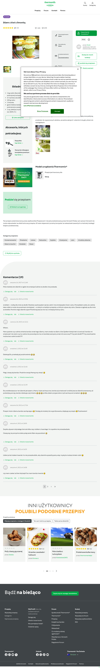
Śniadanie (23, 240)
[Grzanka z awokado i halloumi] (38, 537)
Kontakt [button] (54, 10)
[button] (85, 4)
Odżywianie (56, 625)
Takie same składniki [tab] (61, 521)
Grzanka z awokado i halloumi (37, 553)
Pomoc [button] (62, 10)
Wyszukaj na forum (81, 616)
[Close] (78, 69)
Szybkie (53, 240)
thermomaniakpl (86, 555)
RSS (76, 622)
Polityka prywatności (57, 664)
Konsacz (36, 558)
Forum (54, 609)
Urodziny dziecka (84, 240)
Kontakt (30, 664)
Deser (31, 244)
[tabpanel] (50, 550)
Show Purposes (42, 111)
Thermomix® (56, 616)
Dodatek (22, 244)
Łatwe (33, 240)
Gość (89, 45)
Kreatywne (63, 240)
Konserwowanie (10, 240)
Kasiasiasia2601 (62, 557)
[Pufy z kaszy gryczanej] (14, 537)
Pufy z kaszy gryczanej (13, 551)
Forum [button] (46, 10)
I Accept (57, 111)
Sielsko (11, 555)
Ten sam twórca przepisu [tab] (42, 521)
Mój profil (34, 611)
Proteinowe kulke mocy (85, 552)
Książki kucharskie (58, 622)
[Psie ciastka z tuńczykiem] (62, 537)
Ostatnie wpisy (33, 627)
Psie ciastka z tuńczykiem (57, 552)
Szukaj (77, 609)
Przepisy (8, 609)
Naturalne (42, 240)
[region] (51, 92)
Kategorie (8, 616)
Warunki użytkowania (42, 664)
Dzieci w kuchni (10, 244)
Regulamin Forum (58, 642)
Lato (72, 240)
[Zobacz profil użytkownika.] (78, 47)
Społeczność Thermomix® (61, 613)
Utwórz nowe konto (35, 620)
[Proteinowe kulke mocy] (86, 537)
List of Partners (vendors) (32, 106)
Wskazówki (55, 628)
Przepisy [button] (38, 10)
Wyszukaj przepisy (11, 613)
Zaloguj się (32, 617)
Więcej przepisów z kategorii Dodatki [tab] (17, 521)
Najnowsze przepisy (12, 619)
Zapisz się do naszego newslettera (65, 593)
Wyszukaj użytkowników (83, 619)
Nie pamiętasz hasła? (35, 624)
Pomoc (81, 664)
